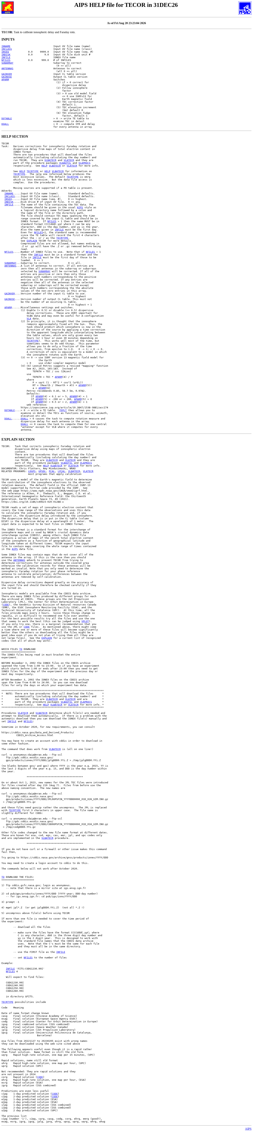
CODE (6, 604)
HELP (44, 165)
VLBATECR (50, 160)
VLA (29, 318)
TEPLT (63, 410)
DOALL (5, 124)
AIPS (80, 207)
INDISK (5, 54)
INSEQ (5, 51)
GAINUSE (6, 76)
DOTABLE (6, 118)
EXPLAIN (32, 240)
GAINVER (6, 74)
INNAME (5, 46)
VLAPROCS (84, 163)
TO (20, 649)
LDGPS (32, 471)
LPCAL (61, 471)
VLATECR (69, 160)
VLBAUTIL (65, 163)
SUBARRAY (7, 63)
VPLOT (85, 621)
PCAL (52, 471)
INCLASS (6, 49)
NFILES (5, 60)
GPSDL (42, 471)
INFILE (5, 57)
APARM (5, 79)
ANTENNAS (7, 68)
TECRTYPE (33, 171)
